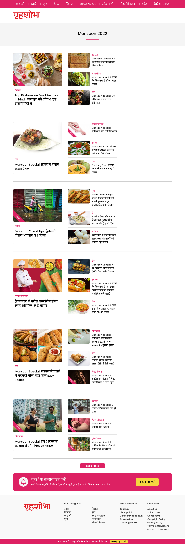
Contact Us (153, 515)
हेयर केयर (97, 371)
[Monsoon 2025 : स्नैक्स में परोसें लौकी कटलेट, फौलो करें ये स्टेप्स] (79, 148)
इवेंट (144, 4)
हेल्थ (56, 4)
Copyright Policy (156, 519)
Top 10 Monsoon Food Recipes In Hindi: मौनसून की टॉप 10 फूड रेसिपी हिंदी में (36, 99)
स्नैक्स (18, 90)
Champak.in (126, 512)
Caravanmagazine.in (131, 515)
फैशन (95, 401)
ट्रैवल (17, 226)
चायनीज (96, 73)
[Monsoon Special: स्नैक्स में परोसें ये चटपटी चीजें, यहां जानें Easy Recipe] (37, 345)
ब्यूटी (34, 4)
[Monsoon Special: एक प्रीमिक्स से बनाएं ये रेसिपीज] (79, 97)
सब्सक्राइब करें (147, 481)
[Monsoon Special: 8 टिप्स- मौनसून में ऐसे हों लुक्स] (79, 406)
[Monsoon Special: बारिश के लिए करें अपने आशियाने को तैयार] (79, 444)
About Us (152, 509)
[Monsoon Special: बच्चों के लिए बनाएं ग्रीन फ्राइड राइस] (79, 79)
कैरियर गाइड (161, 4)
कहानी (20, 4)
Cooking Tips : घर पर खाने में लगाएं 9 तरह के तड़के (103, 169)
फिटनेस (96, 331)
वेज (93, 92)
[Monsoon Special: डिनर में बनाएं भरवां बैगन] (37, 138)
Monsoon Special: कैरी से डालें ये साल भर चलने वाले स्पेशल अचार (104, 309)
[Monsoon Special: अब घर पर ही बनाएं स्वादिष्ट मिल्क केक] (79, 60)
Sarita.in (124, 509)
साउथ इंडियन (21, 296)
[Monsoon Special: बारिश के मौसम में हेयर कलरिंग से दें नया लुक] (79, 377)
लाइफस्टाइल (88, 4)
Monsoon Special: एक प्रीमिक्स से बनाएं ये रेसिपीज (104, 99)
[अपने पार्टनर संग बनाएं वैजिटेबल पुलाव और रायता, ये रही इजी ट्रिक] (79, 218)
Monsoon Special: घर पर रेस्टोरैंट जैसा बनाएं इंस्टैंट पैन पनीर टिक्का (103, 268)
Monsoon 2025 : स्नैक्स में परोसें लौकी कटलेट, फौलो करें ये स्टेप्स (104, 150)
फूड (45, 4)
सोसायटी (107, 4)
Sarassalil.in (126, 519)
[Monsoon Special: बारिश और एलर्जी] (79, 425)
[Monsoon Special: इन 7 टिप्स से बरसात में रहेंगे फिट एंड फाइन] (37, 415)
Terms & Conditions (158, 525)
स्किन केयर (97, 124)
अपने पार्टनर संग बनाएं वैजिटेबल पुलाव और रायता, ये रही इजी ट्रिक (103, 220)
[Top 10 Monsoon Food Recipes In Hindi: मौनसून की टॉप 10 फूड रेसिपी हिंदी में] (37, 69)
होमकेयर (96, 438)
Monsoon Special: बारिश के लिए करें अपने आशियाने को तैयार (103, 446)
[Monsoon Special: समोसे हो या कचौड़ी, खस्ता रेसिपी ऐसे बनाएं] (79, 358)
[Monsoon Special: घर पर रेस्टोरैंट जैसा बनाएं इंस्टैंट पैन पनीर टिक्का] (79, 266)
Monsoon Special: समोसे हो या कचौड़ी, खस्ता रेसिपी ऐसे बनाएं (103, 360)
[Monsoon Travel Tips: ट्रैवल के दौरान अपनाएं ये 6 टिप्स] (37, 205)
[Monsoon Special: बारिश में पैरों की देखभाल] (79, 129)
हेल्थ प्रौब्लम (98, 419)
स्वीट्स (95, 55)
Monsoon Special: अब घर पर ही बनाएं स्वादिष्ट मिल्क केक (103, 62)
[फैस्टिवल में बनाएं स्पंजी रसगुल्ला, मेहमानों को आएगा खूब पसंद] (79, 237)
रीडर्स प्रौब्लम (128, 4)
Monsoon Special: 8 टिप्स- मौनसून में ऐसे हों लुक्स (104, 408)
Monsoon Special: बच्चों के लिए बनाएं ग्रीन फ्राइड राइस (104, 81)
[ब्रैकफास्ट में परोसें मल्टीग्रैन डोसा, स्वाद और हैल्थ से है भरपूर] (37, 275)
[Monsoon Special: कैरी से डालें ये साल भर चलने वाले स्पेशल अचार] (79, 307)
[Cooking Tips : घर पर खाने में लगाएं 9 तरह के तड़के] (79, 167)
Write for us (153, 512)
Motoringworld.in (129, 522)
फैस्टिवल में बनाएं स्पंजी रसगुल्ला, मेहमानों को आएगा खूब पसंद (104, 239)
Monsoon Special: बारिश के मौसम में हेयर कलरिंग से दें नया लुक (103, 379)
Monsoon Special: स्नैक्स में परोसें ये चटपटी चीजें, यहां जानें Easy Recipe (37, 375)
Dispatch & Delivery (158, 529)
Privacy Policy (154, 522)
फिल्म (70, 4)
